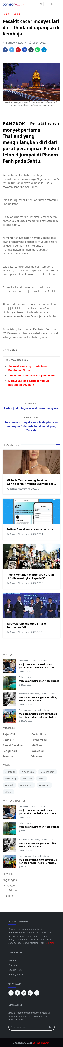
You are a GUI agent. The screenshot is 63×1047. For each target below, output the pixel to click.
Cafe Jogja (9, 885)
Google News (15, 969)
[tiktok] (36, 993)
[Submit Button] (50, 1027)
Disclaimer (14, 965)
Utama (44, 660)
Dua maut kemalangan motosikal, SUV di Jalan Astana (38, 699)
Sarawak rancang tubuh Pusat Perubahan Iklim (26, 625)
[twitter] (23, 993)
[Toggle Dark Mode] (47, 4)
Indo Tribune (10, 890)
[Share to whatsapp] (37, 49)
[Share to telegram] (44, 49)
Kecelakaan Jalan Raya (29, 693)
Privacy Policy (15, 974)
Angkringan (10, 880)
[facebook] (35, 4)
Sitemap (12, 960)
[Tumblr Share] (31, 49)
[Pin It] (18, 49)
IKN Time (8, 895)
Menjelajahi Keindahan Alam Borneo (39, 680)
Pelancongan (25, 677)
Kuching (44, 693)
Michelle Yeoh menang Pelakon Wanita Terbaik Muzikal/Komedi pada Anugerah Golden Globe (31, 483)
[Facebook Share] (5, 49)
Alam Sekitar (25, 660)
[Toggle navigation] (57, 4)
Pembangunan (25, 710)
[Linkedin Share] (24, 49)
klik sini (50, 942)
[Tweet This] (11, 49)
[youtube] (30, 993)
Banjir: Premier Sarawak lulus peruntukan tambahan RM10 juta (37, 666)
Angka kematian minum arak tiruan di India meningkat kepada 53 (30, 576)
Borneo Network (41, 1042)
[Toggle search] (52, 4)
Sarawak (36, 660)
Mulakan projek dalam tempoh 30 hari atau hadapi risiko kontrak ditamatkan (38, 717)
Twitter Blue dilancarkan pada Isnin (31, 375)
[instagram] (40, 4)
